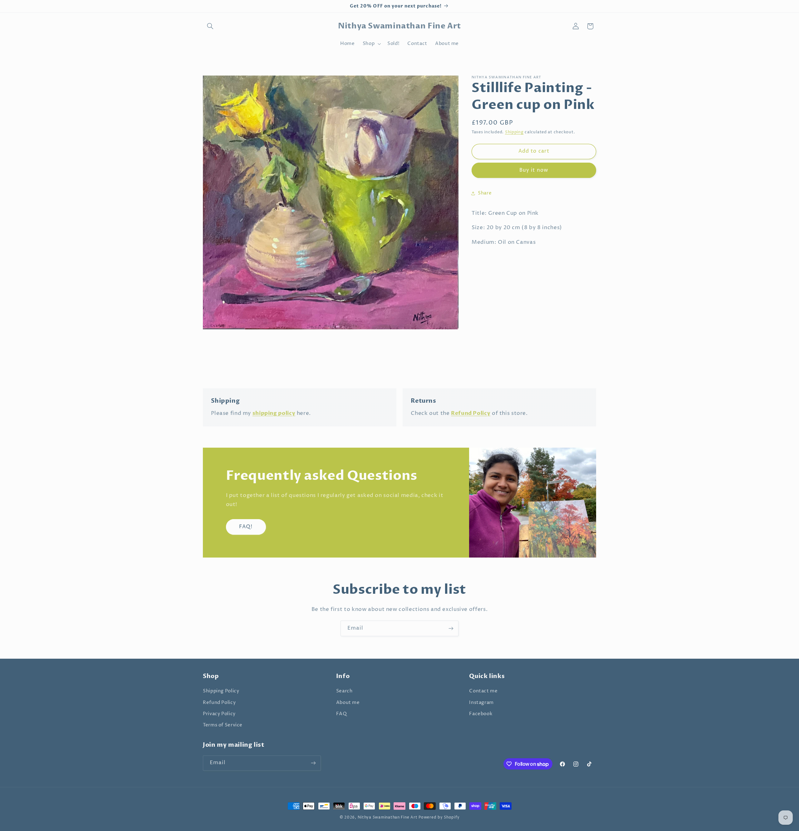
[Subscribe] (451, 628)
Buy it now (533, 170)
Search (344, 691)
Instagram (481, 703)
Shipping (514, 132)
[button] (210, 26)
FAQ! (245, 527)
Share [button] (485, 193)
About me (348, 703)
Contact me (483, 691)
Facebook (480, 714)
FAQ (341, 714)
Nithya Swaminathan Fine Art (388, 817)
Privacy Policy (219, 714)
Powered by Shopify (439, 817)
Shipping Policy (221, 691)
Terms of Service (223, 725)
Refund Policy (219, 703)
